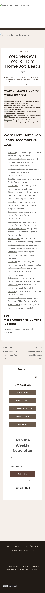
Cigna (10, 192)
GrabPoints (8, 105)
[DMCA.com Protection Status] (22, 586)
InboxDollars (8, 111)
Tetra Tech (13, 278)
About (7, 546)
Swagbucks (8, 120)
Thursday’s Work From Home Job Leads (34, 352)
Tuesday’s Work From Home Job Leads (10, 352)
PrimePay (12, 202)
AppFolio (12, 291)
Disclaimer (35, 546)
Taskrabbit (12, 212)
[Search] (35, 377)
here (9, 329)
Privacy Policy (20, 546)
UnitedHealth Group (17, 159)
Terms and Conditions (22, 550)
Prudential (12, 261)
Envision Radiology (16, 169)
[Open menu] (43, 15)
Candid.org (13, 222)
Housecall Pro (14, 304)
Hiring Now (22, 52)
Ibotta (6, 109)
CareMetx (12, 251)
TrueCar (11, 179)
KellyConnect (14, 238)
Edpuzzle (12, 152)
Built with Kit (22, 488)
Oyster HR (13, 185)
